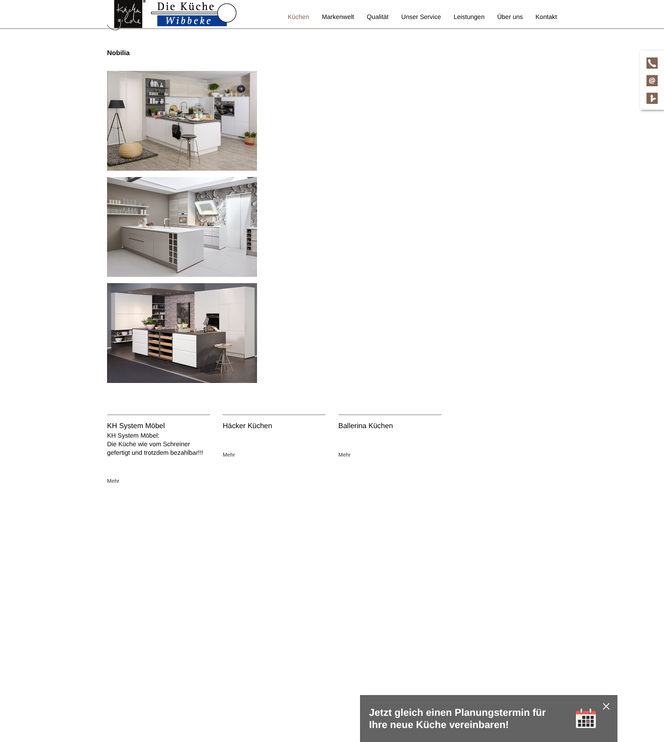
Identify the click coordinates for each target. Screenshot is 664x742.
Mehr (113, 481)
